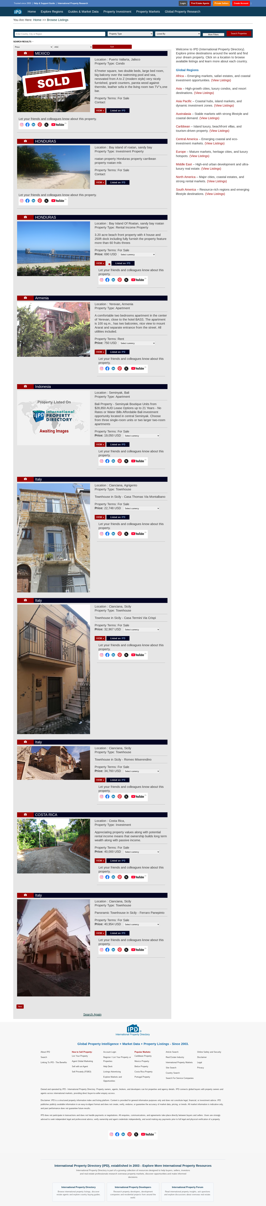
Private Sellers (221, 3)
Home (32, 11)
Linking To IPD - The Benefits (54, 1062)
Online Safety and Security (209, 1052)
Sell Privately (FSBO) (81, 1072)
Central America (187, 139)
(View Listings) (221, 80)
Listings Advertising (112, 1072)
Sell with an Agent (80, 1066)
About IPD (45, 1052)
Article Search (172, 1052)
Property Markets (148, 11)
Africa (180, 76)
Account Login (109, 1052)
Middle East (184, 164)
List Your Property (80, 1056)
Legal (199, 1062)
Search (44, 1057)
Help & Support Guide (44, 3)
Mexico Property (142, 1061)
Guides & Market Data (83, 11)
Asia (179, 88)
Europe (181, 151)
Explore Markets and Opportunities (112, 1079)
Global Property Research (182, 11)
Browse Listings (57, 20)
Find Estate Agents (200, 3)
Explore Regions (52, 11)
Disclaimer (202, 1057)
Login (183, 3)
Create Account (241, 3)
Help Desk (108, 1066)
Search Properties (239, 33)
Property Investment (117, 11)
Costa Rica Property (144, 1072)
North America (185, 177)
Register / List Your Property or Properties (117, 1059)
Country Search (173, 1073)
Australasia (183, 113)
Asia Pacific (184, 101)
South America (186, 189)
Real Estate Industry (175, 1057)
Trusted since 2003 (22, 3)
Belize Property (141, 1066)
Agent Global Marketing (82, 1061)
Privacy (200, 1068)
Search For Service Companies (180, 1078)
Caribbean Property (143, 1056)
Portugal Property (142, 1077)
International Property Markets (179, 1062)
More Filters (213, 34)
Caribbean (183, 126)
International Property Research (73, 3)
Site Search (171, 1068)
